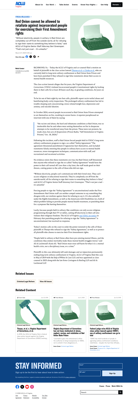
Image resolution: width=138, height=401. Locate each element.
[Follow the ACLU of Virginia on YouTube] (27, 387)
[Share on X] (30, 57)
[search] (120, 392)
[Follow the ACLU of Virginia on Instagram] (32, 387)
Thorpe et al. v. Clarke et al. (83, 70)
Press (108, 386)
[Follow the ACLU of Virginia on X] (22, 387)
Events (75, 4)
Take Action (64, 4)
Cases (101, 386)
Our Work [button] (50, 4)
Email (82, 365)
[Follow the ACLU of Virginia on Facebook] (17, 387)
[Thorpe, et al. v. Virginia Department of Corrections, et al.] (33, 324)
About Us (39, 4)
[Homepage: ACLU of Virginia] (22, 4)
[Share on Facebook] (27, 57)
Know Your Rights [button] (88, 4)
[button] (34, 56)
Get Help (104, 4)
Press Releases (22, 17)
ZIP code (83, 372)
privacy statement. (70, 377)
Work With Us (117, 386)
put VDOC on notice (88, 215)
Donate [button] (116, 4)
